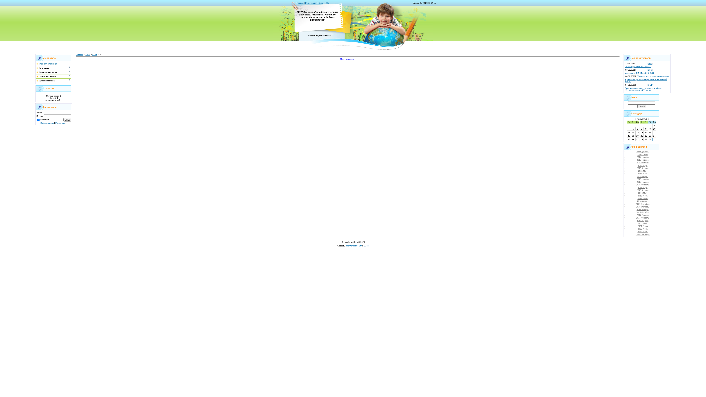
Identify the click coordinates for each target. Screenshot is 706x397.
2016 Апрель (642, 190)
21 (642, 136)
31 (654, 139)
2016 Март (643, 187)
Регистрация (311, 3)
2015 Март (643, 165)
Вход (321, 3)
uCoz (366, 246)
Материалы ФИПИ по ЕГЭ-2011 (639, 73)
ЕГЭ (650, 70)
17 (654, 132)
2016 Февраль (642, 185)
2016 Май (642, 193)
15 (646, 132)
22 (646, 136)
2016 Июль (643, 198)
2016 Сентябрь (643, 204)
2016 (87, 54)
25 (629, 139)
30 (650, 139)
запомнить (45, 120)
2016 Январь (643, 182)
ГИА (650, 63)
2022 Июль (643, 231)
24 (654, 136)
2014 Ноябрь (643, 157)
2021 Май (642, 223)
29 (646, 139)
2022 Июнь (643, 229)
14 (642, 132)
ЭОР (650, 85)
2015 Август (642, 176)
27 (637, 139)
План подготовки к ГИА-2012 (638, 66)
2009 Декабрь (642, 152)
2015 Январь (643, 160)
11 (629, 132)
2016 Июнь (643, 196)
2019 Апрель (642, 220)
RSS (327, 3)
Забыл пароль (47, 123)
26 (633, 139)
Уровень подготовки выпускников (653, 76)
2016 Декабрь (642, 212)
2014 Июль (643, 154)
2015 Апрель (642, 168)
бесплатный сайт (354, 246)
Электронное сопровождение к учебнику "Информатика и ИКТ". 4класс (644, 89)
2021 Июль (643, 226)
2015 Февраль (642, 163)
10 (654, 129)
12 (633, 132)
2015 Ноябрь (643, 179)
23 (650, 136)
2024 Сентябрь (643, 234)
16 (650, 132)
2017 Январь (643, 215)
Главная (300, 3)
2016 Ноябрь (643, 209)
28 (642, 139)
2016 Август (642, 201)
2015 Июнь (643, 174)
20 (637, 136)
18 (629, 136)
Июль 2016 (642, 119)
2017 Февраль (642, 218)
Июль (94, 54)
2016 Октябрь (642, 207)
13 (637, 132)
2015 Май (642, 171)
